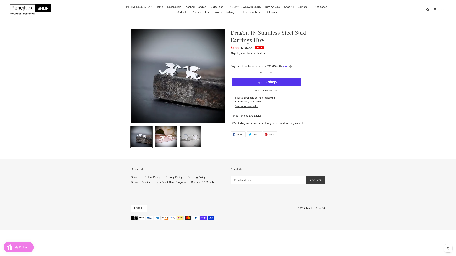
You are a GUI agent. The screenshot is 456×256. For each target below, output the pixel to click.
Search (135, 177)
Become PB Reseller (203, 182)
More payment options (266, 90)
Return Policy (152, 177)
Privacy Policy (174, 177)
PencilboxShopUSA (315, 208)
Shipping (235, 53)
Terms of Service (141, 182)
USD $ (138, 208)
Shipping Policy (197, 177)
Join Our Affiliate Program (171, 182)
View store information (246, 106)
